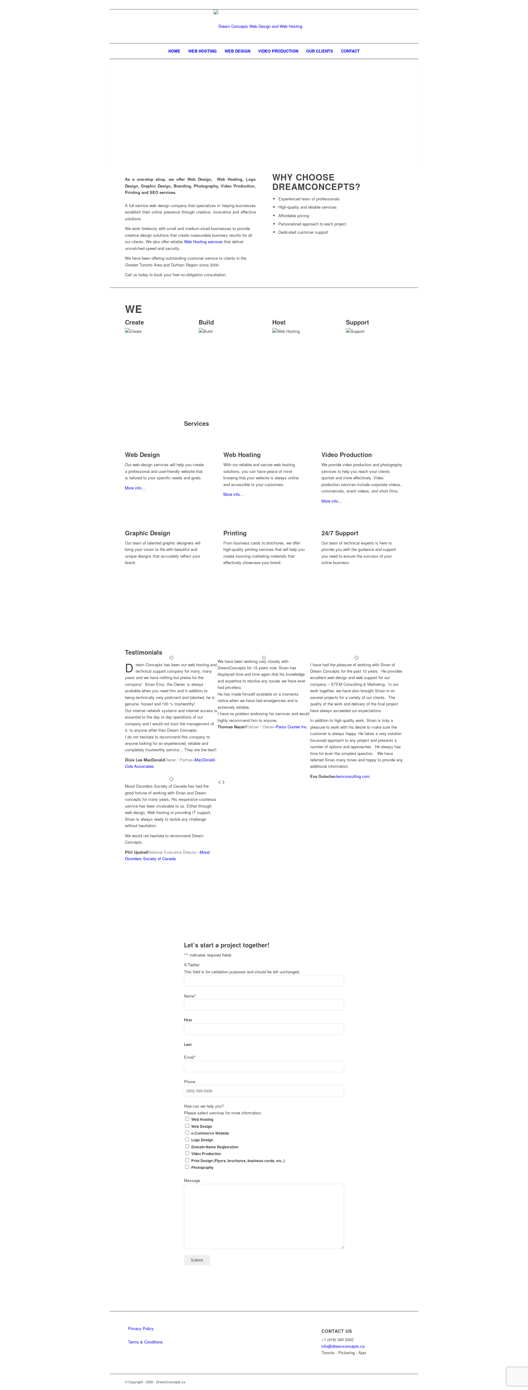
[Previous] (220, 783)
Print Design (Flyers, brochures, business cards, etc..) (238, 1160)
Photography (202, 1167)
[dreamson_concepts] (264, 26)
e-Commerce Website (210, 1133)
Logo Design (202, 1140)
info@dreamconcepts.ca (343, 1346)
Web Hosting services (203, 241)
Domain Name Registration (214, 1147)
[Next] (224, 783)
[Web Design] (126, 448)
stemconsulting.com (352, 776)
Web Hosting (242, 454)
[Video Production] (322, 448)
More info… (135, 488)
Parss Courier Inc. (292, 727)
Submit (197, 1260)
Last (188, 1044)
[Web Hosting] (224, 448)
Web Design (142, 454)
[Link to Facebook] (398, 4)
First (188, 1020)
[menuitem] (174, 51)
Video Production (346, 454)
